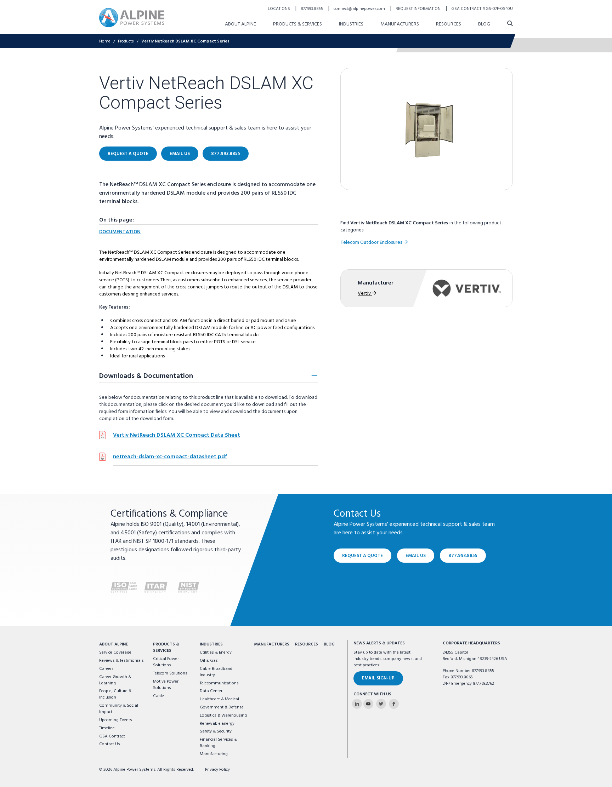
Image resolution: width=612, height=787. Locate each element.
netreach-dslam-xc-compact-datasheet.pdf (170, 457)
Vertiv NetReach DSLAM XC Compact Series (185, 41)
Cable (158, 696)
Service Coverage (115, 652)
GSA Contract (112, 736)
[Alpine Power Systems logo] (131, 17)
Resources (448, 24)
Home (104, 41)
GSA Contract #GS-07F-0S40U (482, 8)
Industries (351, 24)
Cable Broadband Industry (216, 672)
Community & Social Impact (118, 709)
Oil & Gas (209, 660)
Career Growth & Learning (115, 680)
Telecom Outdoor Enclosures (371, 243)
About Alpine (240, 24)
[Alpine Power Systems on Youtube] (368, 704)
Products (126, 41)
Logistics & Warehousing (223, 715)
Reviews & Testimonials (121, 660)
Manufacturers (399, 24)
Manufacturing (214, 754)
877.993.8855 (312, 8)
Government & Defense (222, 707)
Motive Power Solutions (165, 684)
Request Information (419, 8)
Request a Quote (128, 153)
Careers (106, 668)
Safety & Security (216, 731)
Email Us (180, 153)
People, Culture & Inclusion (115, 694)
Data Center (211, 691)
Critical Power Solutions (166, 662)
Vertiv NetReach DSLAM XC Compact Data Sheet (176, 435)
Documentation (120, 232)
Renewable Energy (217, 723)
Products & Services (297, 24)
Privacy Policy (217, 769)
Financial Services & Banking (218, 742)
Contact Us (109, 744)
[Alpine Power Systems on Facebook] (394, 704)
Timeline (107, 728)
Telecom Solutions (170, 673)
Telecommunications (219, 683)
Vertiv (365, 293)
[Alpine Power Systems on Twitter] (381, 704)
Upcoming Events (115, 720)
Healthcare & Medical (219, 699)
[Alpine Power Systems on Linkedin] (357, 704)
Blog (484, 24)
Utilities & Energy (216, 652)
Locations (279, 8)
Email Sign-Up (378, 678)
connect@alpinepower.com (360, 8)
